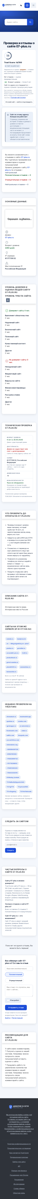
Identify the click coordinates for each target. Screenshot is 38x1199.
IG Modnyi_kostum (13, 777)
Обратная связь (19, 1193)
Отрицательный (15, 980)
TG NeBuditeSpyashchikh (15, 782)
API (19, 1166)
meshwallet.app (25, 716)
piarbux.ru (10, 648)
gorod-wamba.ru (12, 662)
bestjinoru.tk (21, 639)
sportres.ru (10, 721)
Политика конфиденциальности (19, 1144)
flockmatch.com (12, 730)
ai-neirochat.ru (25, 726)
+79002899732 (12, 759)
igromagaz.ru (11, 726)
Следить (10, 850)
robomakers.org (12, 745)
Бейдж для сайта (19, 1162)
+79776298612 (12, 763)
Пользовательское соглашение (19, 1148)
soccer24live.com (13, 740)
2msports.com (23, 735)
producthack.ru (12, 657)
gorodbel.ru (21, 648)
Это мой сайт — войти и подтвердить (18, 102)
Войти (7, 1018)
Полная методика (18, 97)
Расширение (19, 1180)
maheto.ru (10, 639)
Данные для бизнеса (19, 1171)
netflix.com (10, 735)
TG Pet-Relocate (25, 791)
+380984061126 (12, 749)
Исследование (19, 1184)
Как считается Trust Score (19, 1153)
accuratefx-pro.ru (12, 653)
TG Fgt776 (10, 787)
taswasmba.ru (11, 671)
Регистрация (17, 1018)
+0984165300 (12, 754)
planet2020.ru (11, 667)
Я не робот (14, 1000)
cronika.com (22, 721)
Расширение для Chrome (19, 1175)
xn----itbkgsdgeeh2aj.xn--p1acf (18, 643)
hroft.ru (24, 653)
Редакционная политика (19, 1157)
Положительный (15, 974)
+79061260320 (12, 768)
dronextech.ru (11, 716)
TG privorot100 (23, 787)
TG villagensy (11, 791)
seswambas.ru (25, 667)
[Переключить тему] (21, 5)
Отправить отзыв (16, 1007)
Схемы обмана (19, 1188)
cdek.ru (24, 730)
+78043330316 (12, 773)
